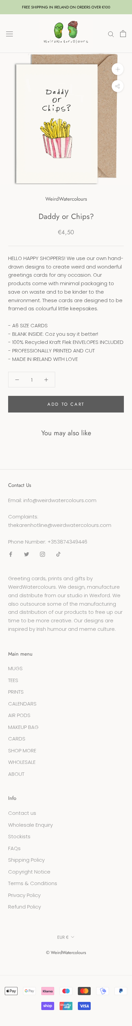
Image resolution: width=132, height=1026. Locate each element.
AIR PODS (19, 715)
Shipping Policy (26, 859)
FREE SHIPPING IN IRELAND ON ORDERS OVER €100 (66, 7)
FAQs (14, 848)
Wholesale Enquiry (30, 824)
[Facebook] (10, 554)
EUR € (63, 937)
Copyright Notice (29, 871)
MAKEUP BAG (23, 727)
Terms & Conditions (32, 883)
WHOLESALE (22, 762)
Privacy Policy (24, 895)
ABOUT (16, 773)
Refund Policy (24, 906)
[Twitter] (26, 554)
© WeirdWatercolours (66, 952)
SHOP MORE (22, 750)
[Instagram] (42, 554)
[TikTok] (58, 554)
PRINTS (16, 691)
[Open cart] (123, 33)
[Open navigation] (9, 33)
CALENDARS (22, 703)
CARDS (16, 738)
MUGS (15, 668)
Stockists (19, 836)
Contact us (22, 813)
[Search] (111, 33)
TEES (13, 680)
